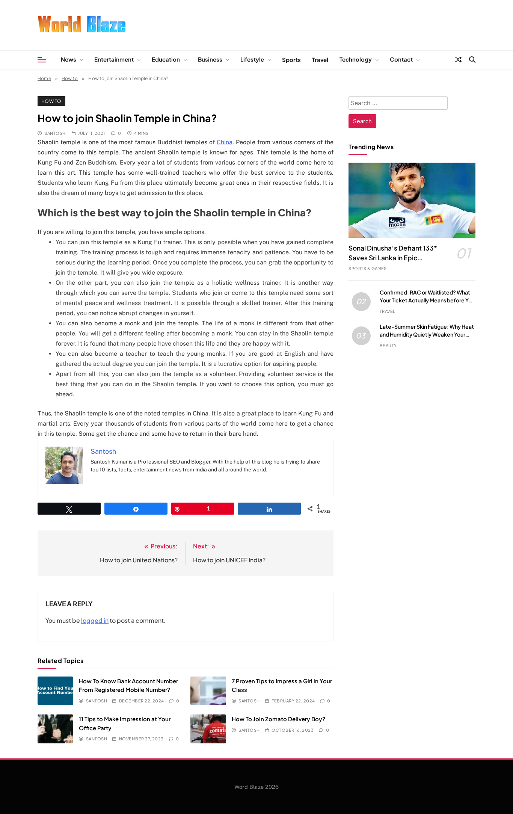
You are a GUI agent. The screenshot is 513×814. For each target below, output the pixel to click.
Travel (320, 59)
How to (51, 101)
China (224, 142)
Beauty (388, 345)
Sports (291, 59)
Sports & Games (368, 268)
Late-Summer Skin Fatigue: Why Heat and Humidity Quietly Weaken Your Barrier (427, 334)
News (68, 59)
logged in (95, 620)
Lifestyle (252, 59)
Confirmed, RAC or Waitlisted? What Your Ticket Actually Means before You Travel (427, 300)
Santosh (54, 133)
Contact (401, 59)
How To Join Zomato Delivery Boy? (278, 718)
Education (166, 59)
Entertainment (114, 59)
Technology (355, 59)
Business (210, 59)
